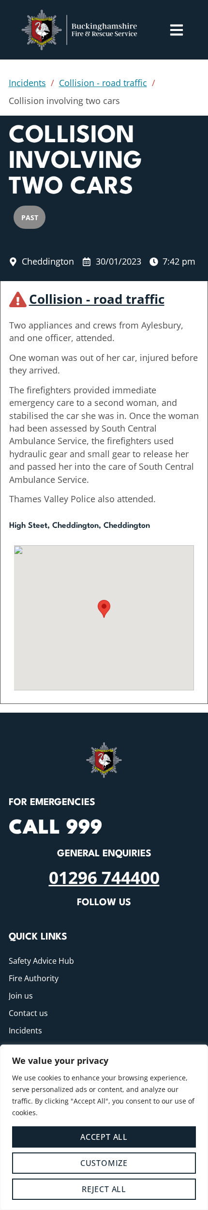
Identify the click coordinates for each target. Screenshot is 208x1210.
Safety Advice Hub (41, 961)
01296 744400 (104, 877)
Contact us (28, 1013)
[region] (104, 1127)
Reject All (104, 1189)
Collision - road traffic (103, 83)
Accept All (104, 1137)
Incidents (27, 83)
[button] (104, 609)
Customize (104, 1163)
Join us (21, 995)
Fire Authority (34, 978)
